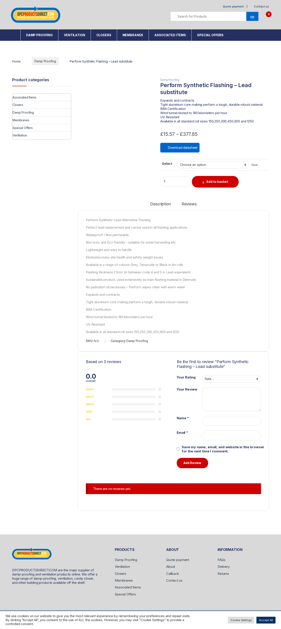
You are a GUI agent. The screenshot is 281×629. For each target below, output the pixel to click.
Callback (172, 574)
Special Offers (210, 35)
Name (183, 418)
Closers (103, 35)
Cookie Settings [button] (241, 620)
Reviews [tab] (189, 204)
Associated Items (170, 35)
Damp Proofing (39, 35)
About (170, 566)
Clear (254, 165)
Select (167, 163)
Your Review (187, 389)
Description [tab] (160, 204)
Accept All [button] (266, 620)
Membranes (132, 35)
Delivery (224, 566)
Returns (223, 574)
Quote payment (233, 6)
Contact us (261, 6)
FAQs (221, 560)
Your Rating (186, 377)
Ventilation (74, 35)
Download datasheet (182, 147)
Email (182, 432)
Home (14, 34)
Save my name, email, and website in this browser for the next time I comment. (223, 449)
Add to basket (217, 181)
